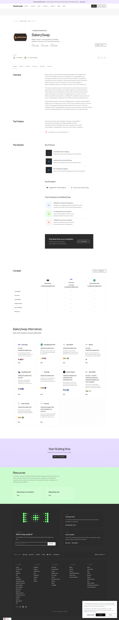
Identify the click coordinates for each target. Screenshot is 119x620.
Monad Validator (19, 587)
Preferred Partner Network (93, 585)
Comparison (34, 66)
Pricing (17, 567)
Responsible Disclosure (74, 573)
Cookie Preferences (91, 587)
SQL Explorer (18, 589)
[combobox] (7, 619)
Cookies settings (90, 614)
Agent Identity (19, 600)
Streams (17, 571)
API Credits (54, 575)
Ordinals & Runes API (20, 595)
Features (21, 66)
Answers (71, 569)
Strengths (28, 66)
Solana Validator (19, 585)
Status (53, 583)
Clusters (17, 577)
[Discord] (20, 607)
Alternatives (42, 66)
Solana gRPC (18, 579)
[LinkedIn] (23, 607)
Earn (17, 602)
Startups (35, 569)
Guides (53, 571)
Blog (88, 571)
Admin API (54, 567)
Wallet (35, 579)
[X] (17, 607)
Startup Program (90, 583)
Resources (49, 66)
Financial (35, 577)
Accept (100, 614)
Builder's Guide (23, 21)
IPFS (17, 575)
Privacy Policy (102, 606)
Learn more (82, 1)
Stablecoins (36, 575)
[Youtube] (26, 607)
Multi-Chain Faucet (56, 579)
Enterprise (36, 567)
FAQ (88, 581)
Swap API (18, 597)
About (88, 567)
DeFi (35, 573)
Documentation (55, 569)
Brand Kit (89, 575)
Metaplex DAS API (20, 593)
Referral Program (90, 579)
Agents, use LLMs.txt (99, 554)
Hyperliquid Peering (20, 581)
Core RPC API (19, 569)
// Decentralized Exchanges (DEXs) (39, 30)
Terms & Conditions (73, 577)
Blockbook (18, 591)
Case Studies (90, 569)
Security (71, 571)
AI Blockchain (36, 571)
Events (88, 573)
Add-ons (18, 599)
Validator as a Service (20, 583)
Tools (29, 21)
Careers (88, 577)
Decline (110, 614)
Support (53, 581)
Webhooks (18, 573)
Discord (53, 577)
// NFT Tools (71, 285)
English (7, 618)
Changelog (54, 585)
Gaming (35, 581)
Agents (70, 567)
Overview (15, 66)
